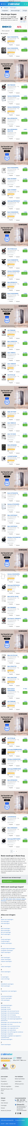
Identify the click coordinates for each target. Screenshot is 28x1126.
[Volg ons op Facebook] (16, 1113)
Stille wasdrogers (5, 1000)
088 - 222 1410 (21, 1100)
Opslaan (18, 45)
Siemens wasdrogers (6, 998)
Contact (17, 1086)
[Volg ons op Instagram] (18, 1113)
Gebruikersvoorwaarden (7, 1120)
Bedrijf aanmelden (20, 1079)
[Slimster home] (14, 4)
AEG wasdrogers (5, 921)
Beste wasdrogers (7, 881)
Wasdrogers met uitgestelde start (9, 1028)
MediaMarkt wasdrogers (7, 984)
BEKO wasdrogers (5, 928)
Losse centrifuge (5, 979)
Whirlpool (3, 900)
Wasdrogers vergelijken (7, 1034)
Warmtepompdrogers (6, 1005)
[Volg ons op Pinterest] (20, 1113)
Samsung (18, 899)
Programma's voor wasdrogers (9, 991)
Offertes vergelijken (6, 1086)
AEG (4, 899)
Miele (14, 899)
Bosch (10, 899)
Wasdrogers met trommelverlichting (10, 1026)
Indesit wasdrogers (6, 966)
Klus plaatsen (4, 1084)
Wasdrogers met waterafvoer (8, 1030)
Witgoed (6, 7)
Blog (2, 1093)
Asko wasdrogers (5, 923)
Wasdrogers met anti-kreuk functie (10, 1011)
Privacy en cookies (20, 1120)
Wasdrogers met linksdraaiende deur (10, 1017)
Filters (21, 30)
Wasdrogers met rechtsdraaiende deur (11, 1022)
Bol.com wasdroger (6, 932)
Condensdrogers (5, 941)
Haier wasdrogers (5, 957)
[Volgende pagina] (16, 851)
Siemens (24, 899)
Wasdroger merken (6, 1009)
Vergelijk (11, 44)
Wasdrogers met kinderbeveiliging (10, 1013)
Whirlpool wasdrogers (6, 1039)
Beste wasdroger (15, 10)
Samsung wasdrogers (6, 996)
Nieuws (3, 1108)
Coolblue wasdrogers (6, 943)
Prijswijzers (4, 1081)
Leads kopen (18, 1081)
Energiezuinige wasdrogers (8, 948)
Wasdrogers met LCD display (8, 1015)
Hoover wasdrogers (6, 959)
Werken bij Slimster (6, 1110)
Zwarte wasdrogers (6, 1044)
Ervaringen (4, 1105)
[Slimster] (2, 7)
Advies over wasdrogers (7, 919)
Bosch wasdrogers (5, 934)
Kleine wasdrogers (6, 971)
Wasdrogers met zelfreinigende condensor (12, 1032)
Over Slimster (4, 1103)
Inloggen (3, 1100)
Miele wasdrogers (5, 986)
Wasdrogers (13, 7)
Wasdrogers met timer (7, 1024)
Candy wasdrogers (6, 939)
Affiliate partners (19, 1084)
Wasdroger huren (5, 1007)
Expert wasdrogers (6, 952)
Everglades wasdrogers (7, 950)
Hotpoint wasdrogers (6, 961)
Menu (4, 4)
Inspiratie (3, 1079)
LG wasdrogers (5, 977)
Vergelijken (5, 10)
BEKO (7, 899)
